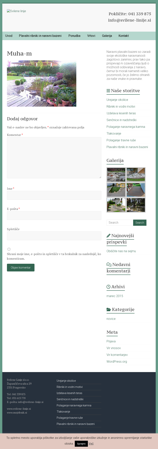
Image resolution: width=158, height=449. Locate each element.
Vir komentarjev (117, 355)
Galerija (107, 36)
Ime (10, 188)
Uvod (8, 36)
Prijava (111, 341)
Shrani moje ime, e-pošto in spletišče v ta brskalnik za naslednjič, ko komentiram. (54, 256)
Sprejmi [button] (81, 443)
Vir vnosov (114, 348)
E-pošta (13, 209)
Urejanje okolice (117, 100)
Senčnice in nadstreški (121, 120)
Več (91, 443)
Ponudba (74, 36)
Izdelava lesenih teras (121, 113)
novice (111, 319)
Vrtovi (91, 36)
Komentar (15, 135)
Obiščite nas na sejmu (121, 251)
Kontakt (123, 36)
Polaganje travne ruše (121, 140)
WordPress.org (117, 361)
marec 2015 (115, 296)
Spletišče (13, 229)
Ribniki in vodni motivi (121, 106)
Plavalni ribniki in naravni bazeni (40, 36)
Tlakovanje (114, 133)
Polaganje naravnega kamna (126, 127)
